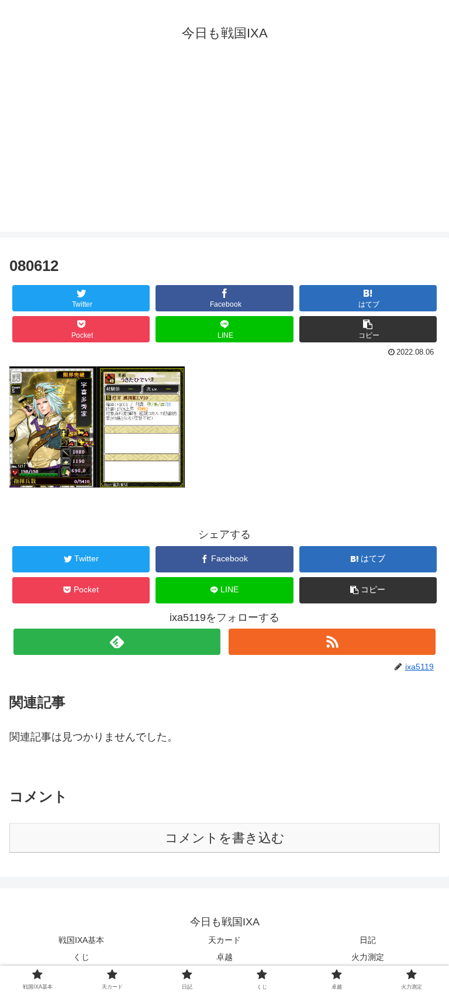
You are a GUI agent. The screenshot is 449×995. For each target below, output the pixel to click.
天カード (224, 940)
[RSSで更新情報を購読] (332, 642)
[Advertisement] (224, 150)
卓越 (224, 957)
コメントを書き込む (225, 838)
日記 (368, 940)
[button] (368, 329)
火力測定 (367, 957)
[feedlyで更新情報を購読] (116, 642)
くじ (81, 957)
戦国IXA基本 (81, 940)
